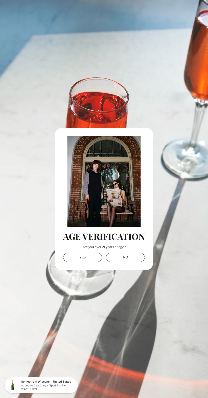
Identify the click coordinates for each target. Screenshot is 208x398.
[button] (82, 257)
